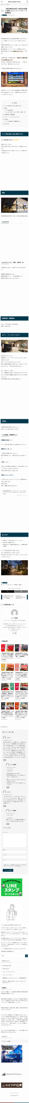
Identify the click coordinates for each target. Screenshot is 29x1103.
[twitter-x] (13, 633)
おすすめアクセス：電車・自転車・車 (16, 112)
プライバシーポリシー (8, 975)
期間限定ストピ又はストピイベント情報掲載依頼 (14, 978)
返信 (5, 760)
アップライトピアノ (9, 584)
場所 (6, 108)
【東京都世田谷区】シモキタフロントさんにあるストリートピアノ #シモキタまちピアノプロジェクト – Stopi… (14, 492)
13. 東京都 (4, 15)
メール (5, 854)
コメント (5, 832)
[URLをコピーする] (21, 591)
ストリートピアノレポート (9, 971)
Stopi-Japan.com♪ (14, 1)
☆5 (3, 584)
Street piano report (7, 965)
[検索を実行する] (26, 955)
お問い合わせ (6, 968)
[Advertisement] (14, 170)
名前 (4, 849)
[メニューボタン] (1, 1)
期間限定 (16, 584)
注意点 (6, 119)
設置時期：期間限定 (10, 114)
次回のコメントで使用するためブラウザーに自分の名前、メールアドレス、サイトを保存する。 (15, 865)
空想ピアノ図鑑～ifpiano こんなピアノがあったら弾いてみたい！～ (14, 982)
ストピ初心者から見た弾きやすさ (13, 105)
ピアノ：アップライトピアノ (12, 117)
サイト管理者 (14, 618)
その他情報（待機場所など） (14, 121)
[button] (7, 591)
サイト (4, 860)
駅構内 (20, 584)
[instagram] (16, 633)
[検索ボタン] (27, 1)
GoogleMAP (10, 110)
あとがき (7, 123)
